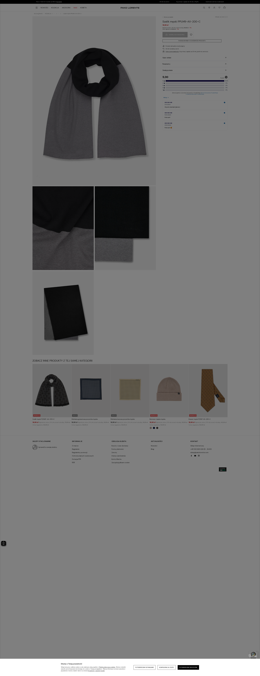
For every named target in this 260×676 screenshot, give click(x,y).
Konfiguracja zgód (166, 667)
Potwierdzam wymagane (144, 667)
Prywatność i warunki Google (96, 671)
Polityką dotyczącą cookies (107, 667)
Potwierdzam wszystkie (188, 667)
